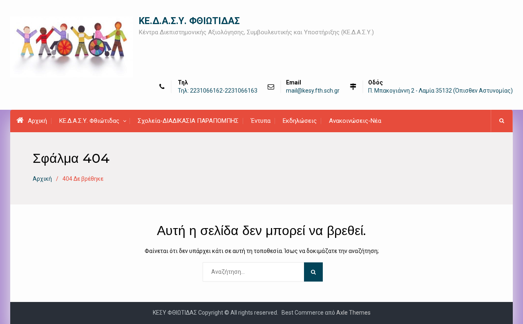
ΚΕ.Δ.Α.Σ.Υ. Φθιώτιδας (89, 120)
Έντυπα (260, 120)
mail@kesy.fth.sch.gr (313, 91)
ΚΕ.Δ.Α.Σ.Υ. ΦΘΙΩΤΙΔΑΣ (189, 21)
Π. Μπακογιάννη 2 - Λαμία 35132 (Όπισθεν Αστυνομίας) (440, 91)
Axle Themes (353, 312)
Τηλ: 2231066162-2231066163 (217, 91)
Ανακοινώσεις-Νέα (355, 120)
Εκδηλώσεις (300, 120)
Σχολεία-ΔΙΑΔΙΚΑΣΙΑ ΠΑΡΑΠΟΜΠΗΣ (188, 120)
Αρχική (37, 120)
